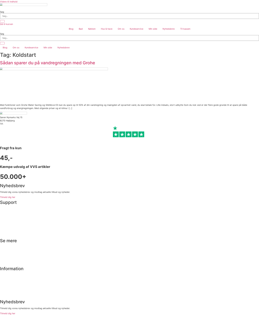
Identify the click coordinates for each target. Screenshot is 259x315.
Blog (71, 28)
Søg (2, 12)
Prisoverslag (6, 214)
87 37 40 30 (10, 123)
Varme (3, 257)
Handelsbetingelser (10, 285)
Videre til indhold (8, 1)
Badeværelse (6, 247)
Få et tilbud (6, 295)
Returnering (6, 224)
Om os (121, 28)
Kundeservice (136, 28)
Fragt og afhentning (10, 219)
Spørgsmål (5, 290)
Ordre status (6, 208)
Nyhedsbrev (169, 28)
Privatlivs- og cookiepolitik (14, 280)
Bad (81, 28)
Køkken (92, 28)
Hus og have (6, 262)
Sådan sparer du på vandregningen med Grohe (47, 62)
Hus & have (106, 28)
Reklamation (6, 229)
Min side (153, 28)
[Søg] (2, 21)
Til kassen (185, 28)
